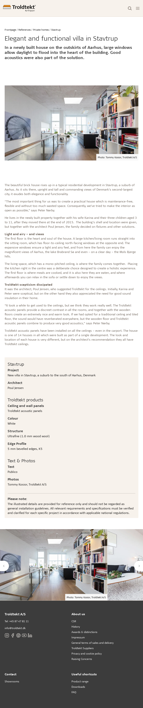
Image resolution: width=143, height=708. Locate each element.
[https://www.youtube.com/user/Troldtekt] (24, 635)
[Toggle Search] (130, 8)
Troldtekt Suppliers (83, 648)
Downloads (78, 686)
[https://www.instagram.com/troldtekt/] (7, 635)
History (76, 626)
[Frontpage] (19, 8)
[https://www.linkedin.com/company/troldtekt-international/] (30, 635)
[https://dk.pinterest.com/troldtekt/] (18, 635)
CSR (74, 621)
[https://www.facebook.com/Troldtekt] (12, 635)
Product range (80, 681)
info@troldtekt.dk (15, 628)
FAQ (74, 692)
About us (78, 614)
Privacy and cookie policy (87, 653)
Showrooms (12, 681)
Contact (10, 674)
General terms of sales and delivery (93, 642)
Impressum (78, 637)
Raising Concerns (82, 659)
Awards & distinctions (84, 632)
